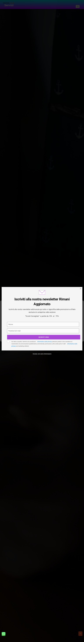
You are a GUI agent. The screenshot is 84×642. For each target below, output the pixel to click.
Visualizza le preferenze (42, 337)
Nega (42, 331)
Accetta (42, 325)
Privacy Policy (29, 320)
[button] (81, 304)
